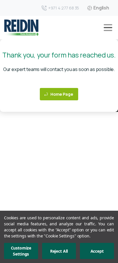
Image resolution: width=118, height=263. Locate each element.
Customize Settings (21, 251)
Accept (97, 251)
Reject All (59, 251)
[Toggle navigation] (108, 27)
